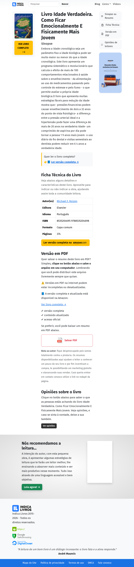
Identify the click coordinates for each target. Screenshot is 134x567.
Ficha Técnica (112, 25)
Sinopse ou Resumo (110, 16)
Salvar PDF (70, 340)
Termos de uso (76, 562)
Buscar (65, 4)
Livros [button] (105, 4)
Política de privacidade (52, 562)
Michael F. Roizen (67, 201)
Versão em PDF (110, 34)
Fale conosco (104, 562)
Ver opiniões (49, 426)
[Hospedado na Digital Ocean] (22, 542)
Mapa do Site (29, 562)
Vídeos (117, 4)
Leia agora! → (32, 487)
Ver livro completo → (53, 304)
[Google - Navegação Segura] (21, 535)
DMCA (91, 562)
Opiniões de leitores (111, 44)
